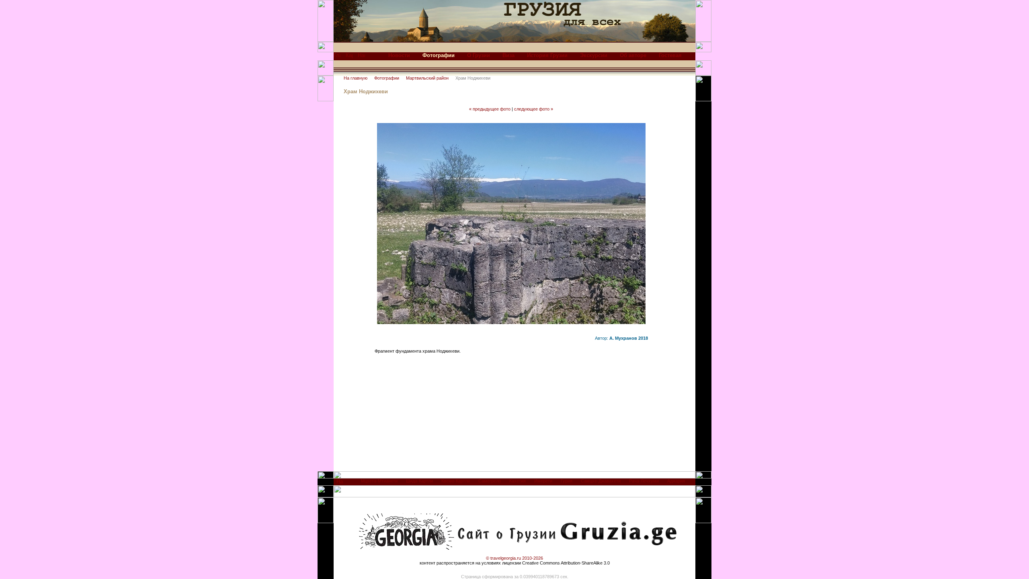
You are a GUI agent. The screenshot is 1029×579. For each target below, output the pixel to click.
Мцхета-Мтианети (379, 480)
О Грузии (478, 55)
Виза (508, 55)
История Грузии (547, 55)
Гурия (566, 480)
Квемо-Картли (455, 480)
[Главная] (337, 57)
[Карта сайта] (349, 57)
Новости (399, 55)
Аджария (676, 480)
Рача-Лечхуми (644, 480)
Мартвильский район (427, 78)
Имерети (543, 480)
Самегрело (489, 480)
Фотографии (386, 78)
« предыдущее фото (489, 109)
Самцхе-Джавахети (601, 480)
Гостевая (670, 55)
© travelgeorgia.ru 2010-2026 (514, 558)
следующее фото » (533, 109)
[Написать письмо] (361, 57)
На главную (355, 78)
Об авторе (633, 55)
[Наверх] (339, 483)
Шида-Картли (419, 480)
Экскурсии (593, 55)
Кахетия (517, 480)
